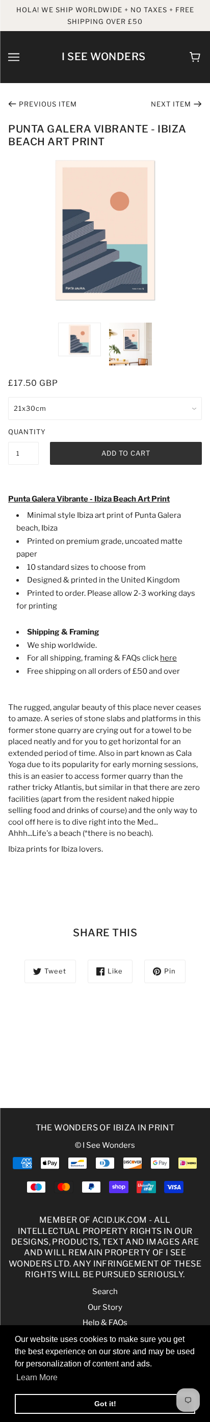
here (168, 658)
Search (105, 1291)
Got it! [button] (105, 1404)
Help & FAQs (105, 1322)
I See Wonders (104, 56)
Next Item (171, 104)
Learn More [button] (37, 1377)
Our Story (105, 1307)
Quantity (23, 432)
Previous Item (48, 104)
